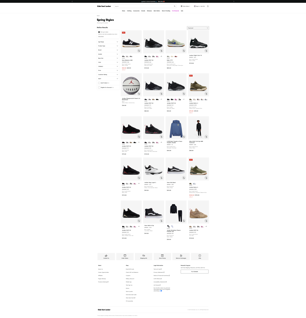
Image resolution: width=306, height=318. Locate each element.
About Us (100, 269)
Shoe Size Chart (130, 297)
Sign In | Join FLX (200, 6)
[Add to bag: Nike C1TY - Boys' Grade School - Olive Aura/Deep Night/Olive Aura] (183, 50)
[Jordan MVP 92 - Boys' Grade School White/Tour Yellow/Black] (153, 56)
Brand (99, 50)
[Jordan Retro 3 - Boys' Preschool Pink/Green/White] (194, 99)
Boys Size (100, 58)
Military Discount (130, 278)
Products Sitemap (102, 282)
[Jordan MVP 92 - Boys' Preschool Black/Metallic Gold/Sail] (157, 99)
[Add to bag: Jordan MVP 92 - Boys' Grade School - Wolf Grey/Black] (161, 50)
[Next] (234, 1)
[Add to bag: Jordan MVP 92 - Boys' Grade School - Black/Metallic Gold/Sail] (138, 220)
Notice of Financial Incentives (161, 275)
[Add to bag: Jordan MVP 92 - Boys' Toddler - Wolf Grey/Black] (183, 93)
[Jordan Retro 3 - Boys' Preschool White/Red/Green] (202, 99)
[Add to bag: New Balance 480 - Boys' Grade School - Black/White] (138, 50)
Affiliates (100, 275)
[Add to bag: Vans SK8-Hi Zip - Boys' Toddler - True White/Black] (161, 220)
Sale (182, 10)
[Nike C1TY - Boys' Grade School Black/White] (172, 56)
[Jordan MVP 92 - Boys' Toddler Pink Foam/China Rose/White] (176, 99)
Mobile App (128, 282)
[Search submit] (174, 6)
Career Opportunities (103, 272)
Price (99, 70)
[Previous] (72, 1)
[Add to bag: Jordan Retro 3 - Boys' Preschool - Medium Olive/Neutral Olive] (206, 93)
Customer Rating (102, 74)
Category (100, 66)
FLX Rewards (175, 10)
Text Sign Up (129, 285)
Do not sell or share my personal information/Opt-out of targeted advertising (162, 289)
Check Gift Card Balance (132, 272)
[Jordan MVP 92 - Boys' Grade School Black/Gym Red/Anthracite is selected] (145, 142)
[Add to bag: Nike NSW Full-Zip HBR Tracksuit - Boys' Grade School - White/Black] (206, 136)
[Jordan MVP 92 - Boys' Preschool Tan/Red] (153, 99)
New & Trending (166, 10)
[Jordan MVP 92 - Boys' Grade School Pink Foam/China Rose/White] (157, 56)
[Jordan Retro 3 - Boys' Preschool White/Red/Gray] (206, 99)
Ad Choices (156, 285)
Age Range (101, 42)
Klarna (127, 288)
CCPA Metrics (157, 278)
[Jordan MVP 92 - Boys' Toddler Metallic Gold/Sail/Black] (172, 99)
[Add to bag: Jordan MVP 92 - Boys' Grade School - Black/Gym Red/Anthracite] (161, 136)
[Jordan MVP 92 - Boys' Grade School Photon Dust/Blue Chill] (149, 56)
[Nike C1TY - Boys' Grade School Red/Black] (176, 56)
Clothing (129, 10)
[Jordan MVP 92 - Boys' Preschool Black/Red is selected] (123, 142)
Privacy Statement (158, 272)
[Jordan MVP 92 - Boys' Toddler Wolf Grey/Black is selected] (168, 99)
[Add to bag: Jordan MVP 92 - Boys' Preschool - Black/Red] (138, 136)
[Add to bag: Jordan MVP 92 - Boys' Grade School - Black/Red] (138, 177)
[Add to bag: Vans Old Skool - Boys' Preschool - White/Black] (183, 177)
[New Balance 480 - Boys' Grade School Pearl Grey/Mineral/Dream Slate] (127, 56)
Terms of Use (157, 269)
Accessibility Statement (159, 282)
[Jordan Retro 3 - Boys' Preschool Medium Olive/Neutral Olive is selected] (190, 99)
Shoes (123, 10)
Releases (149, 10)
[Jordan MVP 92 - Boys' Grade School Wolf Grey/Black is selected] (145, 56)
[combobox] (145, 6)
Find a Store (101, 36)
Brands (143, 10)
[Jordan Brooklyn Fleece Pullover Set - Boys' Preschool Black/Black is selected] (168, 226)
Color (99, 62)
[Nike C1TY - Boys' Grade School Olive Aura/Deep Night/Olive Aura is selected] (168, 56)
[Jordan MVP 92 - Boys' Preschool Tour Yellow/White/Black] (149, 99)
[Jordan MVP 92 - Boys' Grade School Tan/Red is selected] (190, 226)
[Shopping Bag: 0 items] (208, 6)
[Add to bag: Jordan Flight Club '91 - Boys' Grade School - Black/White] (206, 50)
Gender (100, 54)
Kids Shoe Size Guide (131, 294)
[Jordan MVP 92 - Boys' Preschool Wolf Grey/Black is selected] (145, 99)
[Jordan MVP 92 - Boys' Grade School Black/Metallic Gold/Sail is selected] (123, 226)
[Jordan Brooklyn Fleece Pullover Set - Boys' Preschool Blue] (172, 226)
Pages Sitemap (102, 278)
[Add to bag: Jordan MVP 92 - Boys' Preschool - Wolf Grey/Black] (161, 93)
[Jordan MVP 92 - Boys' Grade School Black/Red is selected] (123, 183)
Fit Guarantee (129, 301)
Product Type (101, 46)
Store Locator (129, 291)
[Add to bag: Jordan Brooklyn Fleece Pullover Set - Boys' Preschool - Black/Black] (183, 220)
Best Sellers (157, 10)
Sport (99, 78)
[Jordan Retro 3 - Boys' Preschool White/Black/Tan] (198, 99)
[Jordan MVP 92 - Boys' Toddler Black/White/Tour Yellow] (179, 99)
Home (98, 15)
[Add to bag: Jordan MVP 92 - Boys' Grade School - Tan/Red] (206, 220)
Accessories (136, 10)
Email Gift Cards (130, 269)
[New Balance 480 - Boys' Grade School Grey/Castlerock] (131, 56)
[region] (153, 1)
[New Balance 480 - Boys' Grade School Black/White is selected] (123, 56)
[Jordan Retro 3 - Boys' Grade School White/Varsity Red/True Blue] (194, 183)
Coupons (128, 275)
